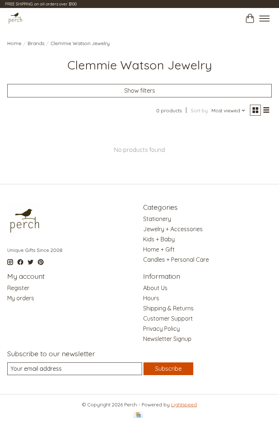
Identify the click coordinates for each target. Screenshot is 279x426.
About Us (155, 288)
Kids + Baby (159, 239)
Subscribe (168, 368)
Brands (36, 43)
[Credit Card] (138, 415)
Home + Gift (159, 249)
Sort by (199, 110)
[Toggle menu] (264, 18)
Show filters (139, 90)
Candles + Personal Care (176, 259)
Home (14, 43)
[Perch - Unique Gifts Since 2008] (15, 18)
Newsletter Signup (167, 338)
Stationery (157, 218)
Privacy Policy (161, 328)
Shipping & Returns (168, 308)
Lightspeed (184, 404)
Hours (151, 298)
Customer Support (168, 318)
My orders (20, 298)
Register (18, 288)
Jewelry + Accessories (173, 229)
